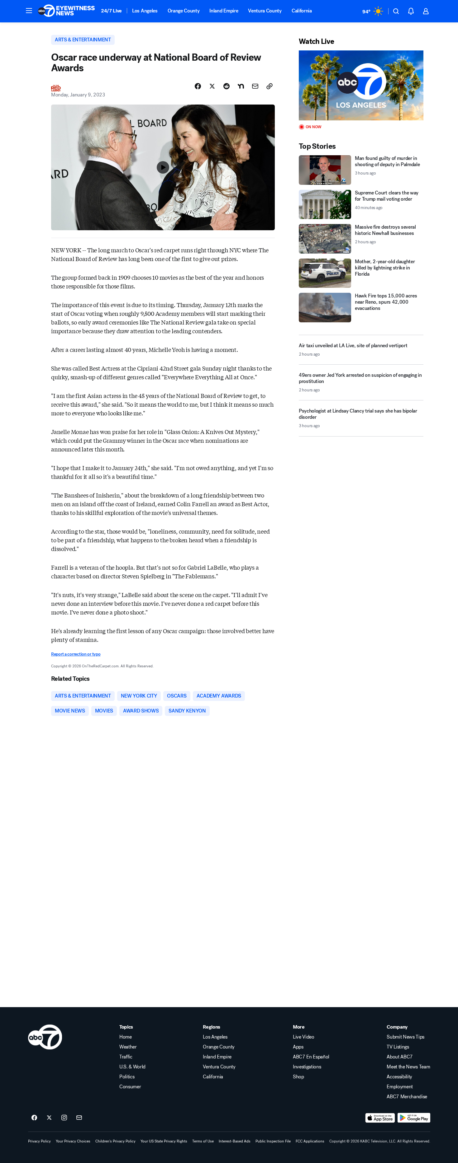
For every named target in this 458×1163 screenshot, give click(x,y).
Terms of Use (203, 1141)
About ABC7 (400, 1056)
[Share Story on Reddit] (226, 86)
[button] (29, 10)
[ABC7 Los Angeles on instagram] (64, 1118)
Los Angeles (144, 10)
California (302, 10)
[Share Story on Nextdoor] (241, 86)
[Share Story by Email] (255, 86)
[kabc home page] (45, 1037)
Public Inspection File (273, 1141)
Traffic (125, 1056)
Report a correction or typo (75, 654)
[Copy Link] (269, 86)
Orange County (184, 10)
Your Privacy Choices (73, 1141)
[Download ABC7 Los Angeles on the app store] (380, 1118)
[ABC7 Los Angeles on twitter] (49, 1118)
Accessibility (399, 1076)
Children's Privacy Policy (115, 1141)
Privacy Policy (39, 1141)
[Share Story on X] (212, 86)
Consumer (130, 1086)
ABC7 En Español (311, 1056)
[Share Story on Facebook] (198, 86)
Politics (126, 1076)
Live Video (303, 1037)
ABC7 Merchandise (407, 1096)
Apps (298, 1046)
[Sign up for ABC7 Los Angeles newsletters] (79, 1118)
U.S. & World (132, 1066)
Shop (298, 1076)
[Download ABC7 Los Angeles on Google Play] (414, 1118)
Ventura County (265, 10)
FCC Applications (310, 1141)
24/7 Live (111, 10)
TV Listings (398, 1046)
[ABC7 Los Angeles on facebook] (34, 1118)
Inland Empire (223, 10)
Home (125, 1037)
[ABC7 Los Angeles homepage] (66, 11)
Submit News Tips (405, 1037)
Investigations (307, 1066)
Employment (400, 1086)
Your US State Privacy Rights (164, 1141)
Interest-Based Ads (234, 1141)
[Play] (361, 85)
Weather (128, 1046)
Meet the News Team (408, 1066)
